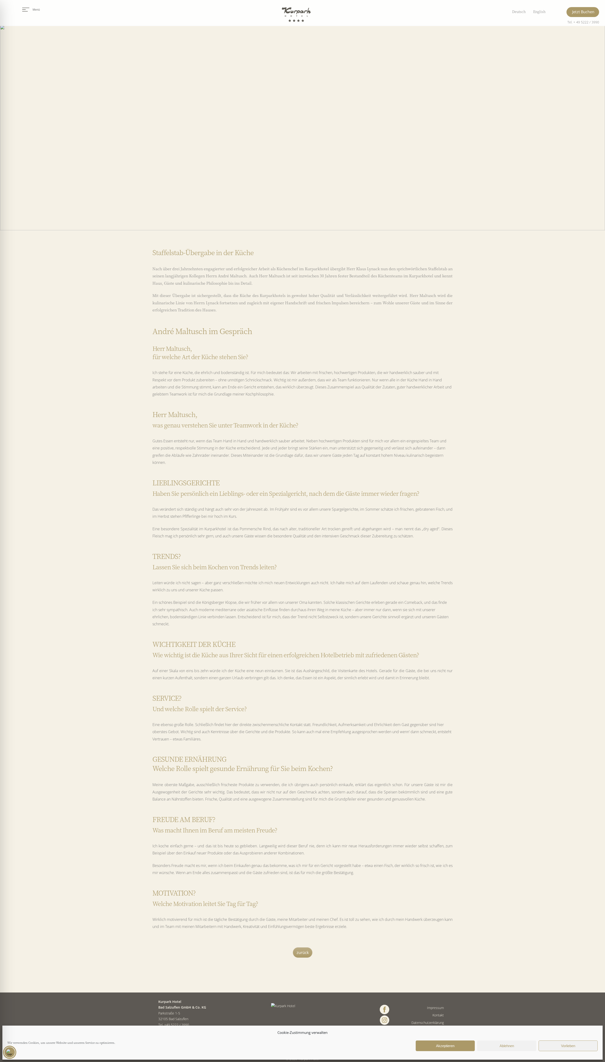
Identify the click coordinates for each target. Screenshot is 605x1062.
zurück (303, 952)
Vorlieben (568, 1046)
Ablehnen (507, 1046)
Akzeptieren (445, 1046)
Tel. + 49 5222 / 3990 (583, 22)
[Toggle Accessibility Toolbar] (10, 1052)
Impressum (435, 1007)
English (539, 11)
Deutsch (519, 11)
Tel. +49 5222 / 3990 (173, 1025)
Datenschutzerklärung (427, 1022)
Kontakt (438, 1015)
